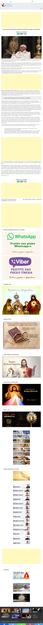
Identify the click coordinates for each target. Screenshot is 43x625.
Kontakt (34, 614)
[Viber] (21, 34)
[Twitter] (25, 34)
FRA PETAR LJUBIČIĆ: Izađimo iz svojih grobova (32, 199)
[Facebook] (18, 34)
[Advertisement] (21, 20)
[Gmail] (23, 34)
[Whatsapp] (20, 34)
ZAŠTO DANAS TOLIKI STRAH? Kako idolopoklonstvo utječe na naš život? (8, 200)
